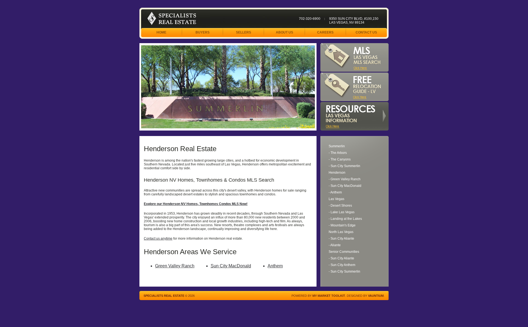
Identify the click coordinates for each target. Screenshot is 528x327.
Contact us (366, 32)
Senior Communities (344, 252)
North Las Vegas (341, 232)
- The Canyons (340, 159)
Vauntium (376, 295)
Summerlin (337, 146)
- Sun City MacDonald (345, 186)
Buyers (203, 32)
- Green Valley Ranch (345, 179)
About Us (284, 32)
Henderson (337, 172)
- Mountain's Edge (342, 225)
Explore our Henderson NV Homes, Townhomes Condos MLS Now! (196, 204)
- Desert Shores (340, 205)
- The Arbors (338, 153)
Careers (325, 32)
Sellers (243, 32)
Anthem (275, 266)
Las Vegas (336, 199)
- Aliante (335, 245)
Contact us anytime (158, 238)
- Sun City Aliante (341, 238)
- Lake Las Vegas (341, 212)
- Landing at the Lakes (345, 219)
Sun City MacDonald (231, 266)
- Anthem (335, 192)
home (161, 32)
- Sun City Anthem (342, 265)
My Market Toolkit (328, 295)
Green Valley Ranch (174, 266)
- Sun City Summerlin (344, 166)
